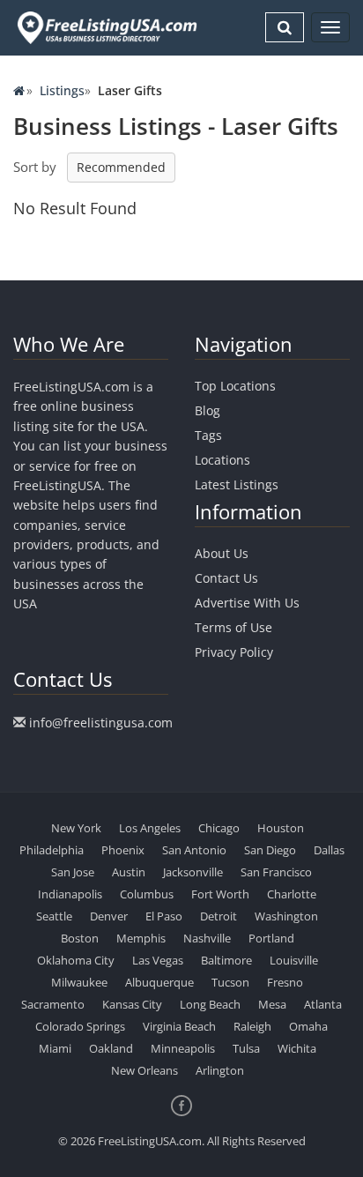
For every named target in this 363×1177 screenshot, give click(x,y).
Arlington (220, 1070)
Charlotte (291, 894)
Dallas (329, 850)
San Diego (270, 850)
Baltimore (226, 960)
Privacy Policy (234, 652)
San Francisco (276, 872)
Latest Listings (236, 484)
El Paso (163, 916)
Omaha (308, 1026)
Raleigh (252, 1026)
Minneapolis (183, 1048)
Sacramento (53, 1004)
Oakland (111, 1048)
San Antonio (194, 850)
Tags (208, 435)
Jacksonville (193, 872)
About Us (221, 553)
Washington (286, 916)
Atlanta (323, 1004)
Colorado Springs (80, 1026)
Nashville (207, 938)
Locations (222, 459)
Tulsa (246, 1048)
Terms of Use (233, 627)
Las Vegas (157, 960)
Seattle (54, 916)
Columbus (147, 894)
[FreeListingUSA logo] (105, 27)
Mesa (272, 1004)
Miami (55, 1048)
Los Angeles (150, 828)
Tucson (230, 982)
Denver (109, 916)
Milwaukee (79, 982)
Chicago (219, 828)
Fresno (285, 982)
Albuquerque (159, 982)
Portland (271, 938)
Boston (80, 938)
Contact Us (226, 578)
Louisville (294, 960)
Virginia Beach (179, 1026)
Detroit (218, 916)
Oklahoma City (76, 960)
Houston (280, 828)
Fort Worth (220, 894)
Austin (128, 872)
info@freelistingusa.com (101, 722)
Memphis (141, 938)
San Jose (72, 872)
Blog (207, 410)
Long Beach (210, 1004)
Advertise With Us (247, 602)
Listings (62, 90)
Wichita (297, 1048)
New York (76, 828)
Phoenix (122, 850)
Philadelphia (51, 850)
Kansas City (132, 1004)
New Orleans (144, 1070)
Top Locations (235, 385)
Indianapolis (70, 894)
